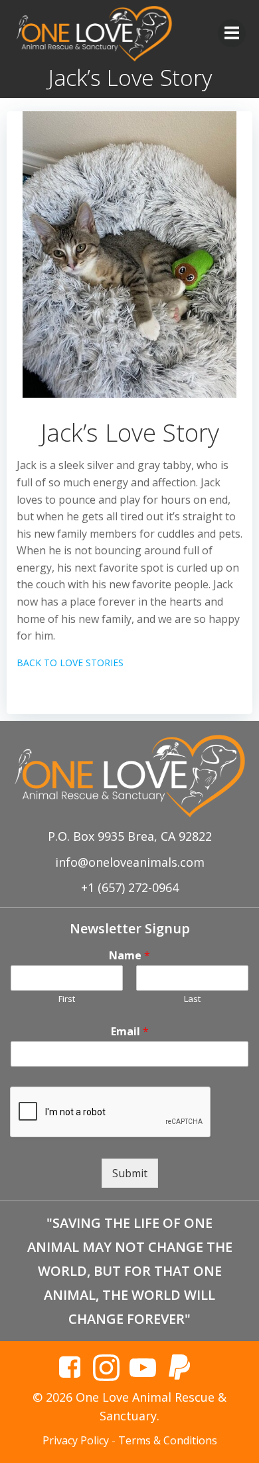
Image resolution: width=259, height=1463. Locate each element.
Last (192, 999)
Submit (129, 1173)
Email (130, 1032)
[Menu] (232, 33)
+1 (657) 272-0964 (130, 887)
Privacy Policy (76, 1440)
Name (129, 956)
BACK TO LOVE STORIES (70, 662)
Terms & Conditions (167, 1440)
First (66, 999)
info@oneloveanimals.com (130, 862)
